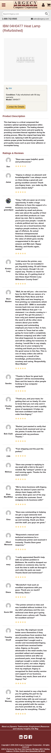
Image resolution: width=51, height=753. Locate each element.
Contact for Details (15, 107)
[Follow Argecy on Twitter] (25, 737)
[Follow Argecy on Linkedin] (21, 737)
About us (5, 727)
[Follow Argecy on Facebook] (30, 737)
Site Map (34, 729)
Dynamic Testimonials (19, 727)
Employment (34, 727)
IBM (10, 88)
